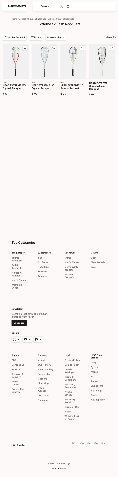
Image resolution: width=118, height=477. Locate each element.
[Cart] (68, 6)
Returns (16, 369)
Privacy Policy (72, 360)
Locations (43, 395)
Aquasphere (98, 399)
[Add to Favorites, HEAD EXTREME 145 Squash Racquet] (25, 48)
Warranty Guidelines (70, 386)
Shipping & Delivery (17, 375)
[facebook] (38, 339)
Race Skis (43, 266)
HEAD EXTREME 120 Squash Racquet (71, 87)
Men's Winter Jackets (72, 268)
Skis (40, 257)
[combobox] (14, 37)
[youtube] (27, 339)
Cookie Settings (69, 371)
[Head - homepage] (17, 6)
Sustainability (45, 369)
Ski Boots (43, 262)
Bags (94, 257)
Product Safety (69, 393)
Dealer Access (42, 389)
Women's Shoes (17, 286)
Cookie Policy (71, 364)
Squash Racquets (37, 19)
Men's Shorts (71, 262)
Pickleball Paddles (17, 274)
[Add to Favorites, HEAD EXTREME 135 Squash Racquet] (53, 48)
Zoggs (94, 381)
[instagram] (16, 339)
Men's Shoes (19, 280)
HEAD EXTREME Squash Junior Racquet (98, 86)
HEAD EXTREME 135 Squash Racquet (43, 87)
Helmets (42, 271)
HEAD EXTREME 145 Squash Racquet (14, 87)
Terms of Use (71, 407)
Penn (94, 362)
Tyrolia (95, 367)
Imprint (68, 411)
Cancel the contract (18, 390)
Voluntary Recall (69, 401)
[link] (55, 6)
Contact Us (18, 364)
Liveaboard (97, 385)
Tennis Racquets (17, 259)
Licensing (43, 383)
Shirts (67, 257)
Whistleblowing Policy (71, 418)
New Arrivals (98, 262)
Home (14, 19)
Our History (44, 364)
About (41, 360)
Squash (23, 19)
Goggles (42, 276)
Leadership (44, 374)
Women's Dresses (69, 276)
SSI (92, 376)
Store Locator (16, 383)
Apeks (94, 395)
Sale (93, 266)
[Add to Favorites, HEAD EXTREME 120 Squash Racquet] (82, 48)
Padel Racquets (17, 267)
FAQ (14, 360)
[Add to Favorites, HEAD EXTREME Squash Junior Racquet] (111, 48)
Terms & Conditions (70, 378)
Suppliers (43, 400)
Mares (94, 371)
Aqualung (96, 390)
